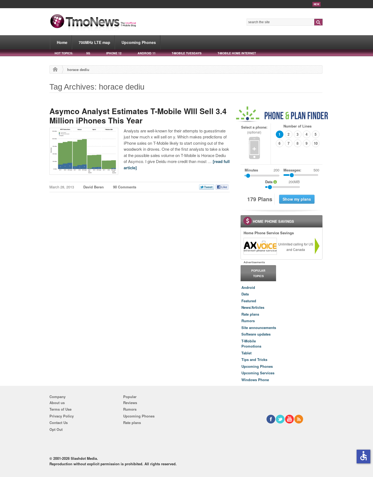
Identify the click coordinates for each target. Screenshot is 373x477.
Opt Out (56, 429)
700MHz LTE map (94, 42)
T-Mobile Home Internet (237, 53)
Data (245, 294)
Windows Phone (255, 379)
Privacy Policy (61, 416)
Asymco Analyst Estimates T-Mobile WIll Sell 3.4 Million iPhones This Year (138, 115)
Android (248, 287)
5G (88, 53)
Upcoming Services (257, 372)
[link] (260, 246)
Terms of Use (60, 409)
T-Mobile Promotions (251, 343)
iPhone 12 (114, 53)
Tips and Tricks (254, 359)
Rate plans (250, 314)
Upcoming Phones (139, 42)
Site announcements (258, 327)
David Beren (93, 186)
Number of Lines (297, 126)
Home (62, 42)
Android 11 (147, 53)
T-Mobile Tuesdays (187, 53)
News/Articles (252, 307)
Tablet (246, 352)
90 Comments (124, 186)
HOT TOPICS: (64, 53)
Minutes (251, 170)
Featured (248, 300)
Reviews (130, 402)
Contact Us (58, 422)
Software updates (256, 334)
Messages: (301, 170)
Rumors (248, 320)
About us (57, 402)
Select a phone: (254, 129)
